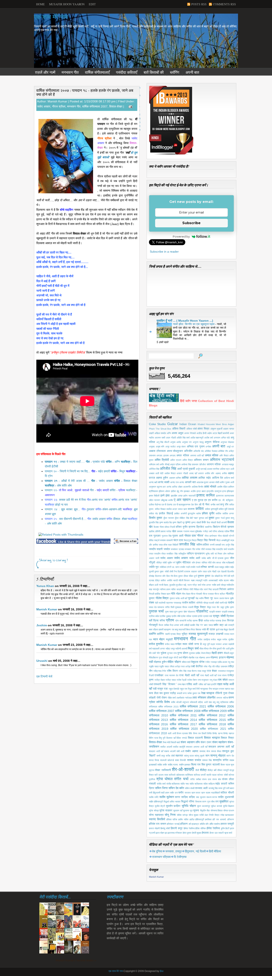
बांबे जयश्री (229, 625)
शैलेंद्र (203, 770)
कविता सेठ (153, 513)
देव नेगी (223, 576)
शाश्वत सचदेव (194, 760)
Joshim (41, 625)
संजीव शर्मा (161, 783)
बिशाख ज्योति (201, 629)
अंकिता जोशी (191, 428)
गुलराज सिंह (166, 536)
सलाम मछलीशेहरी (213, 792)
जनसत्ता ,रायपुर (173, 851)
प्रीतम (170, 620)
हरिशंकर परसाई (173, 824)
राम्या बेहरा (182, 684)
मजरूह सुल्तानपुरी (198, 633)
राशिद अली (191, 684)
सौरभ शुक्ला (193, 815)
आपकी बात (190, 482)
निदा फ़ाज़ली (213, 589)
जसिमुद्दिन (182, 553)
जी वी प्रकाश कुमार (220, 558)
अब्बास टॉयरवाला (157, 451)
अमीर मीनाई (164, 464)
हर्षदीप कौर (204, 824)
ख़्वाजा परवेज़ (166, 531)
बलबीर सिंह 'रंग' (196, 625)
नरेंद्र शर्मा (196, 585)
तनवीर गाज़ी (185, 567)
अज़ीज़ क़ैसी (202, 433)
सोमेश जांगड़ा (182, 815)
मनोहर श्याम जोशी (184, 644)
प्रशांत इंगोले (197, 616)
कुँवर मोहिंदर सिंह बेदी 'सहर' (186, 518)
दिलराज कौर (160, 576)
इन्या (224, 491)
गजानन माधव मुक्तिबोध (192, 531)
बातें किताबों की (154, 72)
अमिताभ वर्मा (154, 464)
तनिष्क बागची (207, 567)
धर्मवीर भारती (172, 580)
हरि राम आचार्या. (219, 819)
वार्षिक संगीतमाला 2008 (187, 711)
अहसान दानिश (175, 478)
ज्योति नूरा (154, 567)
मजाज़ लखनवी (216, 633)
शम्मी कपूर (161, 755)
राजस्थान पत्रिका (161, 857)
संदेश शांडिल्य (209, 783)
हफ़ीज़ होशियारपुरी (197, 819)
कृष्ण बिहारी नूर (179, 522)
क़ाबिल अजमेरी (180, 513)
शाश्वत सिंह (207, 760)
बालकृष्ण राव (169, 629)
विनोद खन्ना (217, 733)
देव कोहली (215, 576)
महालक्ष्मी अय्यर (158, 648)
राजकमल (222, 671)
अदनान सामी (160, 437)
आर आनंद (167, 486)
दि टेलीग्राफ (180, 857)
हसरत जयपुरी (227, 823)
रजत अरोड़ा (185, 666)
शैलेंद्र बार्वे (212, 770)
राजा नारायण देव (171, 675)
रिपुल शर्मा (192, 688)
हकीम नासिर (183, 819)
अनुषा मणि (160, 446)
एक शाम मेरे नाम (51, 17)
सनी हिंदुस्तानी (154, 792)
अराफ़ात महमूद (228, 464)
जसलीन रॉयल (160, 553)
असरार (201, 473)
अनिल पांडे (225, 437)
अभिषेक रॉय (223, 451)
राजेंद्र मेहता (159, 680)
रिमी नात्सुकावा (202, 688)
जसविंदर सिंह (171, 553)
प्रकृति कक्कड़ (228, 611)
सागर (177, 797)
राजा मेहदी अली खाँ (208, 675)
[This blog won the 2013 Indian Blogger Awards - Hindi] (171, 154)
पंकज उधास (219, 598)
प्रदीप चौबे (175, 616)
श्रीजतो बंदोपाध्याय (176, 775)
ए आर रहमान (182, 500)
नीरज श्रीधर (58, 106)
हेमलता (205, 832)
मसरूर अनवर (222, 644)
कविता (200, 509)
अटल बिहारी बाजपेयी (220, 433)
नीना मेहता (186, 594)
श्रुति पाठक (212, 775)
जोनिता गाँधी (206, 562)
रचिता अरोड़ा (175, 666)
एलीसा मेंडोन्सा (155, 504)
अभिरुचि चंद (198, 451)
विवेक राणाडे (182, 738)
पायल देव (153, 607)
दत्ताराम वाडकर (190, 571)
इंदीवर (173, 491)
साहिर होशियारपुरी (156, 801)
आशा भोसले (210, 486)
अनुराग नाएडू (198, 442)
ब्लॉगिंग (174, 72)
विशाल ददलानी (195, 737)
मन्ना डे (198, 644)
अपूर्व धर (230, 446)
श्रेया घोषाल (164, 779)
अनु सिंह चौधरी (162, 442)
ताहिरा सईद (229, 567)
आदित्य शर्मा (229, 478)
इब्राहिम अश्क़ (177, 495)
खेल (174, 531)
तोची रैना (173, 571)
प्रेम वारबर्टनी (180, 620)
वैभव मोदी (166, 742)
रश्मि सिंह (182, 671)
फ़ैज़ (200, 620)
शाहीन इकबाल (184, 764)
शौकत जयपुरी (223, 770)
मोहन (185, 657)
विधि (190, 733)
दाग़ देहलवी (222, 571)
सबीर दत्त (174, 792)
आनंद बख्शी (163, 482)
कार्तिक (218, 513)
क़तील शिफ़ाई (166, 513)
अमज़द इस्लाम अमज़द (166, 455)
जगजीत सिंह (187, 544)
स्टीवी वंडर (203, 815)
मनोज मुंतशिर (228, 639)
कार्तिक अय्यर (228, 513)
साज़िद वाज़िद (188, 797)
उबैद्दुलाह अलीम (167, 500)
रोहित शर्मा (172, 697)
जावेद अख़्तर (166, 558)
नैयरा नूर (208, 598)
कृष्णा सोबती (196, 522)
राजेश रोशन (192, 680)
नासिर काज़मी (176, 589)
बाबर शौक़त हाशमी (156, 629)
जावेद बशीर (206, 558)
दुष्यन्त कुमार (204, 575)
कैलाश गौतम (159, 527)
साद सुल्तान (200, 797)
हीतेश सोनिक (200, 828)
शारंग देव (230, 755)
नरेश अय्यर (206, 585)
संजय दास (206, 779)
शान (207, 755)
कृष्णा (187, 522)
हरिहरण (184, 823)
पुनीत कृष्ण (229, 607)
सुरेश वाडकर (165, 810)
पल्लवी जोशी (214, 602)
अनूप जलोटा (170, 446)
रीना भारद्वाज (213, 688)
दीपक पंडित (188, 576)
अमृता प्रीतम (175, 464)
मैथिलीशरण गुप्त (155, 657)
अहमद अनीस (221, 473)
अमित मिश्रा (187, 460)
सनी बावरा (230, 788)
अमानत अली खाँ (197, 455)
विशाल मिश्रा (227, 737)
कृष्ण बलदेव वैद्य (165, 522)
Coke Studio (157, 424)
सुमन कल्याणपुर (203, 806)
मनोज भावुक (216, 639)
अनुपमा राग (187, 442)
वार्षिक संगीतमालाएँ (97, 72)
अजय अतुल (177, 433)
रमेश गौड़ (207, 666)
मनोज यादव (169, 644)
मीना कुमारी (217, 648)
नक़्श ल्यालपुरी (196, 580)
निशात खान (165, 594)
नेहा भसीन (200, 598)
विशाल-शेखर (115, 106)
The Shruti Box (163, 428)
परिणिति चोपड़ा (202, 602)
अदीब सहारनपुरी (197, 437)
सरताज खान (190, 792)
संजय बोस (216, 779)
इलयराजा (220, 495)
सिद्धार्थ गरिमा (187, 801)
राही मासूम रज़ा (160, 688)
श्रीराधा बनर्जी (199, 775)
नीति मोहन (176, 593)
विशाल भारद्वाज (212, 737)
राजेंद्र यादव (171, 680)
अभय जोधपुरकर (175, 451)
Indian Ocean (187, 424)
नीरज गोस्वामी (196, 594)
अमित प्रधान (175, 460)
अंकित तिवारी (178, 428)
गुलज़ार (157, 535)
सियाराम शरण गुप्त (202, 801)
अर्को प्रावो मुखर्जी (186, 468)
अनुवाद (152, 446)
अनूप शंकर (181, 446)
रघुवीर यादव (164, 666)
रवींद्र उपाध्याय (221, 666)
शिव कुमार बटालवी (210, 764)
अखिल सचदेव (160, 433)
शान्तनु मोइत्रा (217, 755)
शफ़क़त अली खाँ (156, 751)
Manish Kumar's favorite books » (76, 960)
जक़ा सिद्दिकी (173, 544)
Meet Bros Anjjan (225, 424)
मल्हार (213, 644)
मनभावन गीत (70, 72)
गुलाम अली (177, 535)
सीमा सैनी (214, 801)
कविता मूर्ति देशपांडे (226, 509)
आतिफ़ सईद (204, 477)
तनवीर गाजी (195, 567)
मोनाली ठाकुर (168, 657)
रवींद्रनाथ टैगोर (159, 671)
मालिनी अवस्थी (181, 648)
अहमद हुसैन (162, 477)
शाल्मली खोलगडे (167, 760)
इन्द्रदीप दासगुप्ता (214, 491)
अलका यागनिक (213, 469)
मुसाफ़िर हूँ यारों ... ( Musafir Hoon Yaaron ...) (185, 320)
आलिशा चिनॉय (197, 486)
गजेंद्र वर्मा (207, 531)
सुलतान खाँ (177, 810)
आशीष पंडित (222, 486)
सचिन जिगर (161, 788)
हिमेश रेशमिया (189, 828)
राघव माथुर (201, 671)
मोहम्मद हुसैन (160, 662)
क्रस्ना (191, 526)
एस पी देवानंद (167, 504)
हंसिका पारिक (171, 819)
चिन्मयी (212, 540)
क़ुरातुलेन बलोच (194, 513)
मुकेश (163, 653)
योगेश (201, 662)
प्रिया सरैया (159, 620)
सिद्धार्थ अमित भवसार (172, 801)
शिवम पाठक (225, 764)
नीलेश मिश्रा (162, 598)
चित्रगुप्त (187, 540)
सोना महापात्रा (156, 814)
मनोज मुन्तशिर (156, 644)
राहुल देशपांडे (174, 688)
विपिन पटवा (153, 738)
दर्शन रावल (202, 571)
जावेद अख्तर (43, 106)
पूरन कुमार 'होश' (180, 611)
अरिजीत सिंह (168, 469)
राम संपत (223, 679)
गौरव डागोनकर (211, 536)
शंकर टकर (206, 742)
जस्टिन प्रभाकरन (195, 553)
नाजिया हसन (165, 589)
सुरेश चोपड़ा (154, 810)
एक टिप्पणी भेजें (44, 676)
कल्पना (191, 509)
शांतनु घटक (189, 755)
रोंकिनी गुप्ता (221, 693)
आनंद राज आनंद (177, 482)
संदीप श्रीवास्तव (196, 783)
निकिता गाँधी (188, 589)
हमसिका (208, 819)
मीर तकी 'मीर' (154, 653)
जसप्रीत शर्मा (221, 549)
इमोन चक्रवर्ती (189, 495)
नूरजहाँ (191, 598)
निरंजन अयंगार (226, 589)
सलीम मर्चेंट (154, 797)
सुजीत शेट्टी (160, 806)
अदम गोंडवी (171, 437)
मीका (201, 648)
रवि (213, 666)
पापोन (231, 602)
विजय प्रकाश (182, 733)
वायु (214, 702)
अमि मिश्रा (223, 455)
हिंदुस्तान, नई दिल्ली (195, 851)
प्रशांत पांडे (207, 616)
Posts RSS (199, 4)
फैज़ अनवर (174, 625)
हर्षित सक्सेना (215, 824)
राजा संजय (222, 675)
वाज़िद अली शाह (205, 702)
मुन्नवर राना (172, 653)
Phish (152, 428)
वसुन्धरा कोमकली (190, 702)
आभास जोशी (214, 482)
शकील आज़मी (166, 746)
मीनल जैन (208, 648)
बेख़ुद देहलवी (229, 629)
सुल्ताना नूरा (188, 810)
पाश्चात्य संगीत (163, 607)
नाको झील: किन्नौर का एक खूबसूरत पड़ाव (194, 324)
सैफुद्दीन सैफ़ (205, 810)
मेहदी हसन (217, 653)
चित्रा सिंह (202, 540)
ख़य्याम (230, 526)
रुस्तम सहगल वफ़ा (226, 688)
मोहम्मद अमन (204, 657)
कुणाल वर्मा (203, 518)
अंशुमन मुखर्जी (216, 428)
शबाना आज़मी (170, 751)
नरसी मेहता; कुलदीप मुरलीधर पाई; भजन (175, 585)
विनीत (209, 733)
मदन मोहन (159, 639)
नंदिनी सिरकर (184, 580)
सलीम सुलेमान (166, 797)
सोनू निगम (170, 814)
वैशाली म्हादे (175, 742)
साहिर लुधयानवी (226, 797)
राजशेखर (158, 675)
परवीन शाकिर (189, 602)
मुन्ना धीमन (182, 653)
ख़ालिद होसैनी (154, 531)
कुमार (211, 517)
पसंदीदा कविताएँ (126, 72)
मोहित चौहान (174, 661)
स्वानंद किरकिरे (157, 819)
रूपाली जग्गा (182, 693)
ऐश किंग (194, 504)
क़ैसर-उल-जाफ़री (217, 833)
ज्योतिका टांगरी (165, 567)
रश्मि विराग (172, 670)
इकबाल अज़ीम (190, 491)
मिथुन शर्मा (193, 648)
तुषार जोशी (164, 571)
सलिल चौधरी (227, 792)
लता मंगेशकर (199, 697)
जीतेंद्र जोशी (161, 562)
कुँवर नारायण (168, 518)
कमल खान (182, 509)
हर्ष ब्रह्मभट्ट (194, 824)
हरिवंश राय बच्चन (157, 823)
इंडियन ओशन (164, 491)
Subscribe (191, 223)
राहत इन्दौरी (211, 684)
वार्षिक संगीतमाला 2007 (95, 106)
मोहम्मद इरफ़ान (218, 657)
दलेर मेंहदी (212, 571)
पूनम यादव (169, 611)
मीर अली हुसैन (228, 648)
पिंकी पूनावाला (176, 607)
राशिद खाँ (202, 684)
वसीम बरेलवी (176, 702)
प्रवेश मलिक (186, 616)
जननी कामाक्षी (215, 544)
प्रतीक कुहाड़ (165, 616)
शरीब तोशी (170, 755)
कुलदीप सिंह (154, 522)
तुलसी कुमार (154, 571)
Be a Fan (126, 541)
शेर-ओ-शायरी (183, 769)
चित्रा (194, 540)
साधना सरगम (211, 797)
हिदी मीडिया (215, 851)
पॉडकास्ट (191, 611)
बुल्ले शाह (219, 629)
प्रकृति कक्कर (215, 611)
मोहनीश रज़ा (193, 657)
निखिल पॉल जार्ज (201, 589)
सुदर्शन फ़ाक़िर (173, 806)
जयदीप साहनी (156, 549)
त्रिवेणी (180, 571)
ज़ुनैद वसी (209, 553)
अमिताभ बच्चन (201, 459)
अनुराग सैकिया (212, 442)
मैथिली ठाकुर (229, 653)
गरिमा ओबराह (218, 531)
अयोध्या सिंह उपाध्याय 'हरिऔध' (193, 464)
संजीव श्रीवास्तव (173, 783)
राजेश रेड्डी (182, 680)
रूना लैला (154, 693)
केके (204, 522)
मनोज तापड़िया (204, 639)
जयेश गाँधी (200, 549)
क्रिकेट (200, 526)
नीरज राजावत (208, 594)
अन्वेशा (208, 446)
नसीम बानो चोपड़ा (219, 585)
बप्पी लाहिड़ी (184, 625)
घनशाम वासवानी (166, 540)
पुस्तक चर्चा (156, 611)
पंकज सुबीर (229, 598)
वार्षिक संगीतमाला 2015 (168, 706)
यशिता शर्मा (186, 662)
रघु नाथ (231, 662)
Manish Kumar (46, 609)
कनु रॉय (224, 504)
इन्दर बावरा (201, 491)
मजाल (226, 634)
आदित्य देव (217, 477)
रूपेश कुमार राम (193, 693)
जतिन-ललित (202, 544)
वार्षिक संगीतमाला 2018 (212, 724)
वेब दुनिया (157, 851)
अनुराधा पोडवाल (227, 442)
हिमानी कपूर (177, 828)
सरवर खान (200, 792)
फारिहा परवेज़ (209, 620)
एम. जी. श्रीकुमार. (226, 500)
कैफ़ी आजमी (222, 522)
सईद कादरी (221, 783)
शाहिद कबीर (162, 764)
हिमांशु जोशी (165, 828)
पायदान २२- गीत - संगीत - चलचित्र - (91, 490)
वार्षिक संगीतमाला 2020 (184, 728)
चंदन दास (178, 540)
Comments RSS (224, 4)
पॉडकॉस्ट (202, 611)
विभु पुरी (162, 738)
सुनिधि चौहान (189, 806)
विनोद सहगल (228, 733)
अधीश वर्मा (208, 437)
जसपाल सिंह (210, 549)
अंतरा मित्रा (203, 428)
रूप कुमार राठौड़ (167, 693)
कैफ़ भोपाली (211, 522)
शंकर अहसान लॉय (190, 742)
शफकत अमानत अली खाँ (196, 746)
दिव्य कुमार (178, 576)
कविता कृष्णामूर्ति (211, 509)
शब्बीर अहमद (191, 751)
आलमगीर (187, 486)
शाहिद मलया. (173, 764)
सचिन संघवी (189, 788)
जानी (157, 558)
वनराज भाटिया (222, 697)
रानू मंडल (213, 680)
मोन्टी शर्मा (178, 657)
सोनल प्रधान (228, 810)
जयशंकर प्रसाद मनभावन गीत (183, 549)
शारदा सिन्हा (154, 760)
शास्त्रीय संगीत (220, 760)
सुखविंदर (223, 801)
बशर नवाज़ (208, 625)
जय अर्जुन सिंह (228, 544)
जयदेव (167, 549)
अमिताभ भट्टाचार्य (222, 460)
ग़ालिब (226, 531)
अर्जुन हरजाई (201, 469)
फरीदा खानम (192, 620)
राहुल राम (183, 688)
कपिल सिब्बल (160, 509)
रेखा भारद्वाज (207, 693)
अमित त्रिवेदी (161, 459)
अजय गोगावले (190, 433)
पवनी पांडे (223, 602)
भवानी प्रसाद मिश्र (173, 634)
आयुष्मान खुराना (155, 486)
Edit (92, 4)
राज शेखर (212, 670)
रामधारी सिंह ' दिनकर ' (165, 684)
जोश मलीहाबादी (228, 562)
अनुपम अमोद (175, 442)
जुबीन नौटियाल (183, 562)
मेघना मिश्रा (206, 653)
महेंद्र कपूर (170, 648)
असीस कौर (209, 473)
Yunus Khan (45, 586)
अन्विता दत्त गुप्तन (195, 446)
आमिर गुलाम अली (227, 482)
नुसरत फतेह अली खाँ (178, 598)
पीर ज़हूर (220, 607)
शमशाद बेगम (205, 751)
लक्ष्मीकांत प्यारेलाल (184, 697)
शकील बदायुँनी (179, 746)
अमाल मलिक (211, 455)
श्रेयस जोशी (222, 775)
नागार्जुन (156, 589)
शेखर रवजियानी (163, 770)
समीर (181, 792)
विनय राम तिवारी (199, 733)
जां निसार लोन (220, 553)
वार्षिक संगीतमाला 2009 (214, 711)
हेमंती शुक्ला (196, 833)
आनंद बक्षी (153, 482)
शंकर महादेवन (219, 742)
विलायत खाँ (171, 738)
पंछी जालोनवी (160, 602)
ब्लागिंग (152, 633)
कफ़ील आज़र (171, 509)
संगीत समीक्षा (195, 779)
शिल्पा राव (196, 764)
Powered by (181, 236)
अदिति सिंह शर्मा (183, 437)
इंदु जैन (180, 491)
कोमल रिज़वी (169, 527)
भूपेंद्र (184, 633)
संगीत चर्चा (181, 779)
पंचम (151, 602)
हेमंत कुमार (187, 833)
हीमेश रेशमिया (213, 828)
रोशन (164, 697)
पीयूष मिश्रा (200, 607)
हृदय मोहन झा (161, 833)
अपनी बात (192, 72)
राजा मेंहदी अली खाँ (189, 675)
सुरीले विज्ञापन (228, 806)
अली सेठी (159, 473)
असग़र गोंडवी (182, 473)
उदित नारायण (154, 500)
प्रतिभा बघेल (154, 616)
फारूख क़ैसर (220, 620)
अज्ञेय (209, 433)
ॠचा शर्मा (228, 833)
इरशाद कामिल (205, 495)
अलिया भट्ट (225, 469)
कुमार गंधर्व (219, 518)
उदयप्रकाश (229, 495)
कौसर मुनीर (182, 526)
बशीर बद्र (219, 625)
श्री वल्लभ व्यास (161, 775)
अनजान (217, 437)
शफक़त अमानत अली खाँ (221, 746)
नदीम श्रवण (224, 580)
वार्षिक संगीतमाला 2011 (183, 715)
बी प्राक (211, 629)
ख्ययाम (180, 531)
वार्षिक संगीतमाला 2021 (193, 706)
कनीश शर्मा (215, 504)
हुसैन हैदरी (225, 828)
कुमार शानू (229, 518)
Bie (162, 971)
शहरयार (179, 755)
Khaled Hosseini (206, 424)
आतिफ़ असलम (189, 477)
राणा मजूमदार (203, 680)
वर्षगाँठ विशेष (163, 702)
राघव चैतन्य (192, 671)
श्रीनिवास (189, 775)
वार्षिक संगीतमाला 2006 (221, 706)
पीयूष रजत (211, 607)
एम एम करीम (210, 500)
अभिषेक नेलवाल (211, 451)
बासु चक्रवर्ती (180, 629)
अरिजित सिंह (154, 469)
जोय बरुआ (216, 562)
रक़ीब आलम (222, 662)
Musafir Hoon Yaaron (67, 4)
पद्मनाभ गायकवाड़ (173, 602)
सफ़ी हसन (165, 792)
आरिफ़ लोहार (177, 486)
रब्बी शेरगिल (197, 666)
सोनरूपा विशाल (217, 810)
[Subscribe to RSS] (115, 566)
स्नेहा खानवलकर (227, 815)
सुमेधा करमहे (216, 806)
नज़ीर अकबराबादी (210, 580)
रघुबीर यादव (154, 666)
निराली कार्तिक (154, 594)
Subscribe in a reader (164, 251)
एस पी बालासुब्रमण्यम (182, 504)
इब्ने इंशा (165, 495)
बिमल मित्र (190, 629)
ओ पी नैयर (204, 504)
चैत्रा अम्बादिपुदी (223, 540)
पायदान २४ (51, 509)
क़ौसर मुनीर (208, 513)
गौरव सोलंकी (223, 536)
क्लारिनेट (208, 527)
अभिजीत (188, 451)
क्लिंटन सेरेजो (220, 526)
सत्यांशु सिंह (213, 788)
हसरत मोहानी (154, 828)
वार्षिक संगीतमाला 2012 (212, 715)
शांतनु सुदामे (199, 755)
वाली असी (172, 733)
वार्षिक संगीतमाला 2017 (183, 724)
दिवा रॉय (169, 576)
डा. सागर (176, 567)
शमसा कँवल (216, 751)
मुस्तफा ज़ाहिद (194, 653)
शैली (197, 770)
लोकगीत (211, 697)
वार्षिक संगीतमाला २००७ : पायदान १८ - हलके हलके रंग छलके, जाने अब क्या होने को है (84, 92)
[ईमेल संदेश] (130, 106)
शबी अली (180, 751)
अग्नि (169, 433)
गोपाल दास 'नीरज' (194, 535)
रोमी (159, 697)
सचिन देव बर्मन (176, 788)
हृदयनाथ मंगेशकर (175, 833)
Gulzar (172, 424)
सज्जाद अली (201, 788)
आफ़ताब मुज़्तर (202, 482)
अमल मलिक (182, 455)
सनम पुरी (221, 788)
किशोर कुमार (155, 517)
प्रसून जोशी (219, 616)
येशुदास (194, 662)
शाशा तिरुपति (180, 760)
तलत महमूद (219, 567)
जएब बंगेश (163, 544)
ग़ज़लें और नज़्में (45, 72)
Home (40, 4)
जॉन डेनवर (196, 562)
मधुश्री (169, 639)
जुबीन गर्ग (171, 562)
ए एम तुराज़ (197, 500)
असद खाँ (193, 473)
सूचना (196, 810)
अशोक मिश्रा (170, 473)
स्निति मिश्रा (214, 815)
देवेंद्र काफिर (160, 580)
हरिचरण (230, 819)
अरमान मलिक (214, 464)
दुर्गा (195, 576)
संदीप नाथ (184, 783)
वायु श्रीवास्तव (222, 702)
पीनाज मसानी (187, 607)
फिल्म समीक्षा (164, 625)
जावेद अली (194, 558)
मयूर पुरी (206, 644)
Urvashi (41, 660)
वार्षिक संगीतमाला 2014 (183, 719)
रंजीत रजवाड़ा (211, 662)
